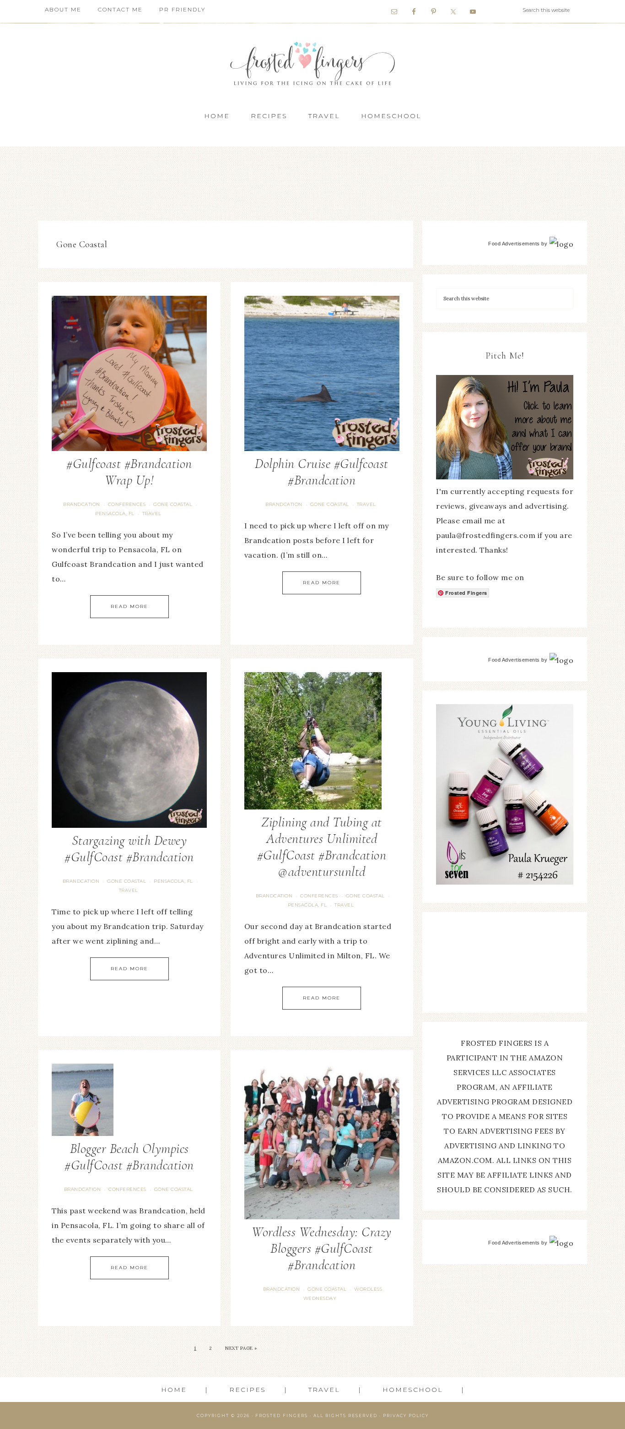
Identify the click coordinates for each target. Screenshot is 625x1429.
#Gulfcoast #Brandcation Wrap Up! (129, 472)
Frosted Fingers (312, 63)
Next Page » (241, 1348)
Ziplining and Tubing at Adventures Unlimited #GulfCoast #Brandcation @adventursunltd (322, 847)
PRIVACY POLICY (406, 1415)
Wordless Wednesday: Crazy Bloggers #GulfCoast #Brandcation (322, 1248)
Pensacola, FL (115, 513)
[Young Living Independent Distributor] (504, 881)
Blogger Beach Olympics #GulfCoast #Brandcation (129, 1157)
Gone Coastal (172, 504)
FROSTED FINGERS (281, 1415)
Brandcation (81, 504)
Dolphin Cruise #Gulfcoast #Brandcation (321, 472)
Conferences (127, 504)
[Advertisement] (312, 180)
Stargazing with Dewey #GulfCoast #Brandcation (129, 848)
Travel (152, 513)
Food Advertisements (514, 243)
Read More (129, 606)
